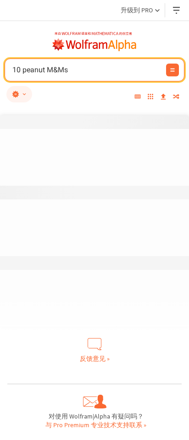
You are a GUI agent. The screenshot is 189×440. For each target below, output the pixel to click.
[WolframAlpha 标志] (94, 44)
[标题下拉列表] (177, 10)
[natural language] (19, 94)
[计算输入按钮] (172, 70)
